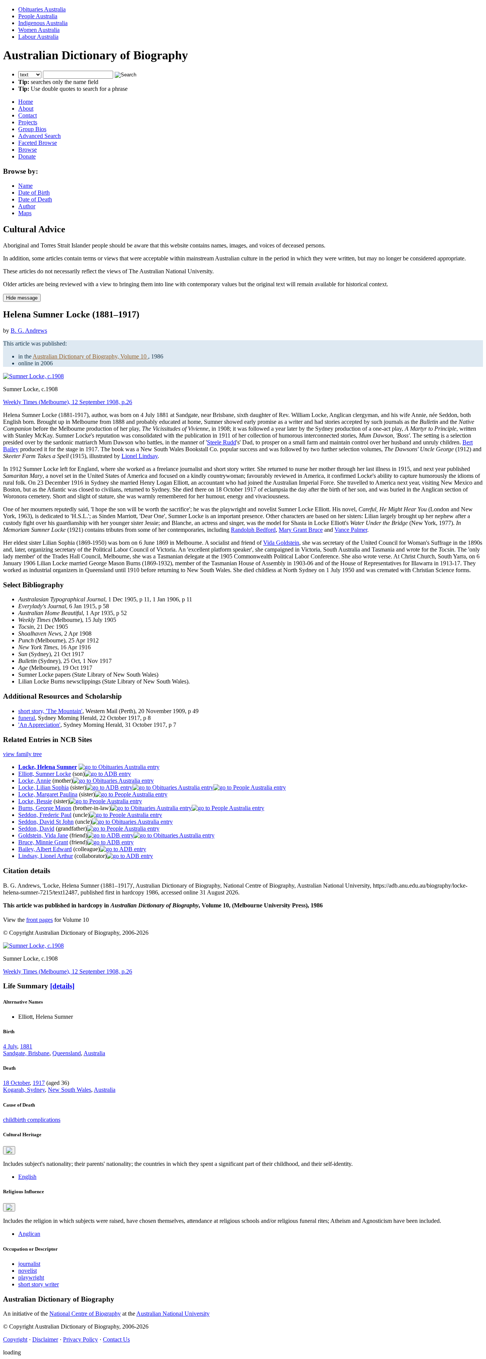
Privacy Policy (80, 1339)
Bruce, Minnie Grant (43, 842)
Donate (27, 156)
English (27, 1176)
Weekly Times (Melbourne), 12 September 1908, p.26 (67, 402)
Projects (27, 122)
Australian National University (173, 1313)
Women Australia (39, 30)
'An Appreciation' (39, 725)
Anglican (29, 1234)
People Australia (37, 16)
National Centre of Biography (85, 1313)
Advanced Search (39, 136)
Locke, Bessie (35, 801)
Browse (27, 149)
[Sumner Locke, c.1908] (33, 376)
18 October (16, 1083)
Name (25, 185)
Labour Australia (38, 36)
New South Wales (69, 1089)
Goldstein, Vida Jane (43, 835)
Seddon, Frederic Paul (44, 815)
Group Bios (32, 129)
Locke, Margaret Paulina (47, 794)
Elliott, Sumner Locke (44, 774)
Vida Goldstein (281, 542)
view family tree (22, 754)
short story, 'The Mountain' (50, 711)
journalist (29, 1264)
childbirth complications (31, 1119)
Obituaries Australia (42, 9)
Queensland (66, 1053)
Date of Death (35, 199)
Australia (94, 1053)
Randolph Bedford (253, 529)
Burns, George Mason (44, 808)
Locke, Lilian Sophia (43, 787)
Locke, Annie (34, 780)
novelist (27, 1270)
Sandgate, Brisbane (26, 1053)
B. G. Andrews (29, 330)
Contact (27, 115)
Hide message (22, 298)
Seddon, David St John (46, 821)
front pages (39, 920)
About (25, 108)
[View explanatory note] (9, 1150)
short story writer (38, 1284)
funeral (26, 718)
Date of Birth (34, 192)
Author (26, 206)
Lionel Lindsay (140, 456)
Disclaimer (45, 1339)
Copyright (15, 1339)
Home (25, 101)
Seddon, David (36, 828)
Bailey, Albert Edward (45, 849)
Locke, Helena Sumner (47, 767)
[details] (62, 986)
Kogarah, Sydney (24, 1089)
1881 (26, 1046)
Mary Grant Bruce (301, 529)
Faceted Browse (37, 143)
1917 (39, 1083)
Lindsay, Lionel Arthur (45, 856)
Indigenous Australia (43, 23)
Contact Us (116, 1339)
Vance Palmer (351, 529)
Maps (25, 213)
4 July (10, 1046)
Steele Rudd (221, 442)
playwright (31, 1277)
